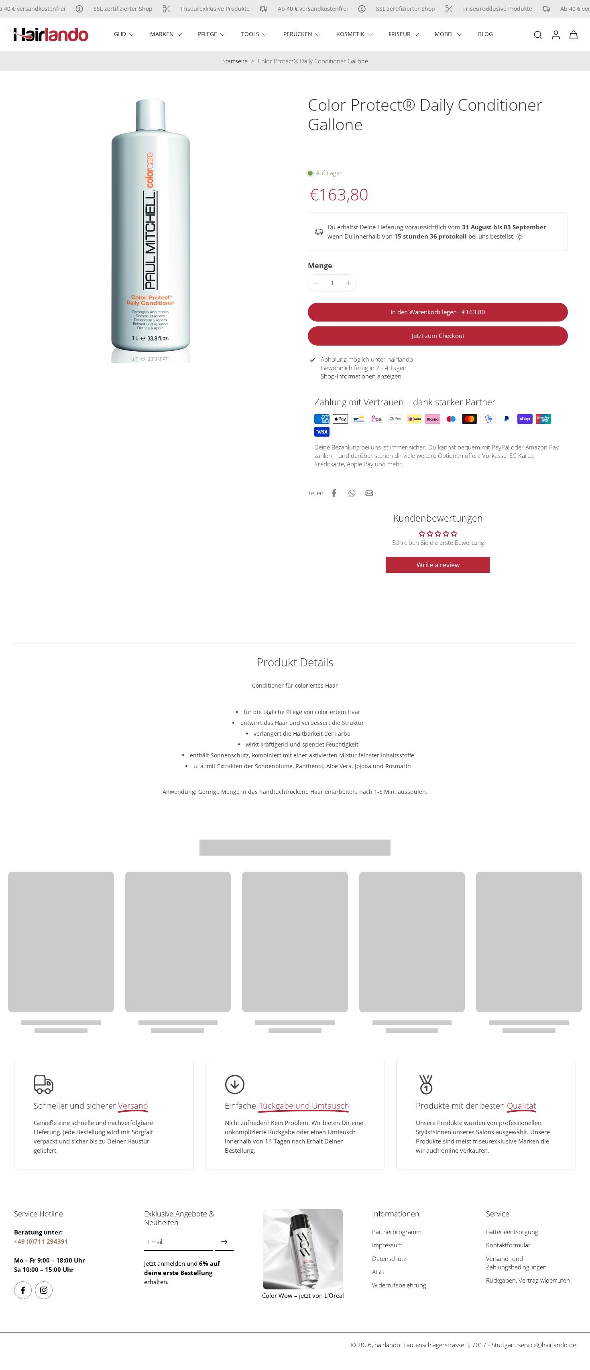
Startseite (235, 61)
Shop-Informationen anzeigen (361, 376)
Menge (320, 265)
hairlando (387, 1345)
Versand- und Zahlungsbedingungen (516, 1263)
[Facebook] (23, 1290)
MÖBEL (444, 34)
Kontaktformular (508, 1245)
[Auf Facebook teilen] (334, 493)
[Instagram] (44, 1290)
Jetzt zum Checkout (438, 336)
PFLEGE (207, 34)
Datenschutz (389, 1259)
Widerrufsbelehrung (399, 1285)
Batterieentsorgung (512, 1232)
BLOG (485, 34)
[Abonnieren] (224, 1242)
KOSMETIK (350, 34)
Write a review (438, 565)
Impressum (387, 1245)
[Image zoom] (148, 229)
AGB (378, 1272)
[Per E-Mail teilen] (369, 493)
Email (155, 1242)
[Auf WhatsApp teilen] (351, 493)
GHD (120, 34)
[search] (538, 34)
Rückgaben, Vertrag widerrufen (528, 1280)
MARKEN (162, 34)
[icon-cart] (573, 34)
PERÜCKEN (297, 34)
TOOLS (250, 34)
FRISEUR (400, 34)
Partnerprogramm (396, 1232)
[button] (438, 312)
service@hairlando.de (547, 1345)
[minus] (316, 283)
